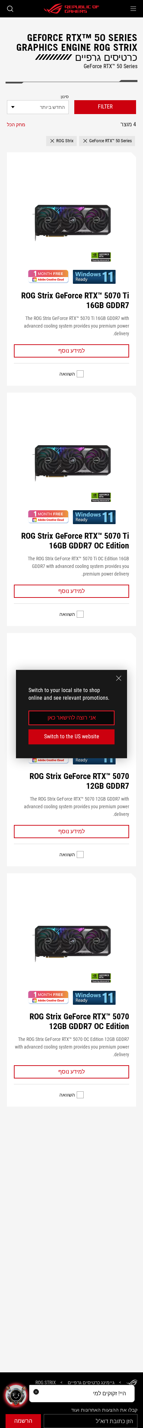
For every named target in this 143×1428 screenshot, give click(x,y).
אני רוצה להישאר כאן (72, 717)
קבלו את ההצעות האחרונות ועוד (104, 1410)
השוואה (67, 374)
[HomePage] (131, 1383)
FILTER (105, 106)
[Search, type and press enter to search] (10, 8)
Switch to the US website (71, 736)
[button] (133, 9)
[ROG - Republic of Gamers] (71, 8)
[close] (119, 678)
